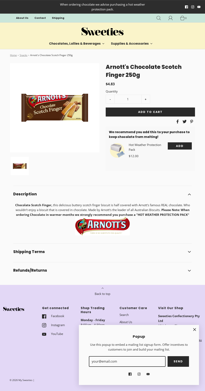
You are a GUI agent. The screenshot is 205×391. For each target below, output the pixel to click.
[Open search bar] (161, 18)
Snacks (23, 55)
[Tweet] (184, 122)
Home (13, 55)
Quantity (112, 91)
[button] (19, 166)
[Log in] (172, 18)
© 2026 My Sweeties (21, 380)
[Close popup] (194, 329)
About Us (22, 18)
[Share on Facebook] (177, 122)
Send (178, 361)
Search (124, 315)
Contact (40, 18)
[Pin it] (191, 122)
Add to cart (150, 112)
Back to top (102, 294)
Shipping (58, 18)
